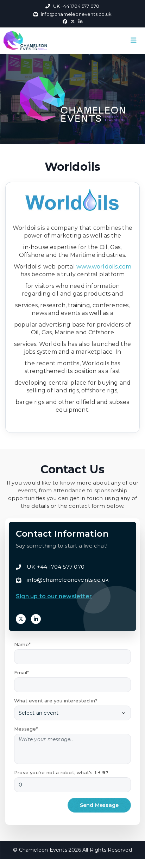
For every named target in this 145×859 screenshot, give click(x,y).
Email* (21, 672)
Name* (22, 644)
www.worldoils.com (103, 266)
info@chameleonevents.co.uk (76, 14)
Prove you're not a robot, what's (61, 772)
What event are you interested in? (56, 700)
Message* (26, 729)
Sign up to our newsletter (54, 596)
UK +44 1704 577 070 (76, 6)
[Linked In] (36, 619)
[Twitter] (21, 619)
